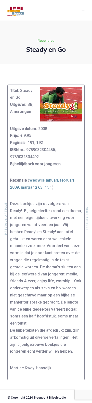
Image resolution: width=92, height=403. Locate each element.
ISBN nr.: (17, 149)
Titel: (14, 90)
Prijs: (14, 135)
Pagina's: (18, 142)
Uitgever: (18, 104)
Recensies (46, 41)
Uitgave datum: (23, 128)
